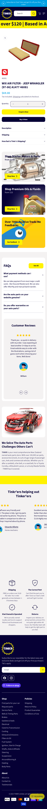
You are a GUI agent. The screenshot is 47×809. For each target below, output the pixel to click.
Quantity (5, 103)
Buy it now (23, 119)
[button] (43, 13)
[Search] (33, 13)
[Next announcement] (43, 3)
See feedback (12, 242)
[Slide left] (21, 392)
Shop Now (11, 176)
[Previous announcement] (3, 3)
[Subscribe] (42, 670)
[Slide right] (26, 392)
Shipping (16, 96)
